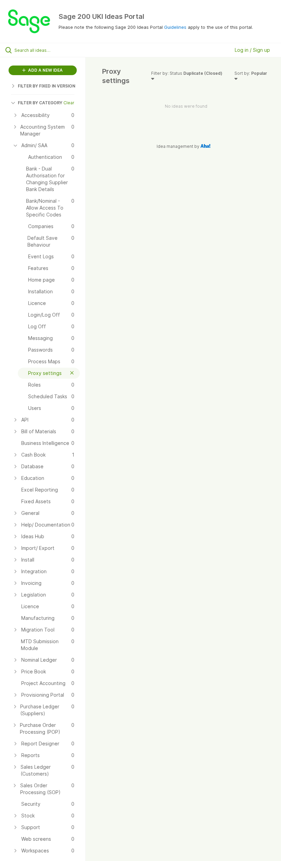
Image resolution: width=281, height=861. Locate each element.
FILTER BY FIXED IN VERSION (46, 86)
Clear (68, 102)
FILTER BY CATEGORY (40, 102)
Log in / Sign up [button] (252, 50)
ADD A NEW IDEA (45, 70)
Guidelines (175, 27)
